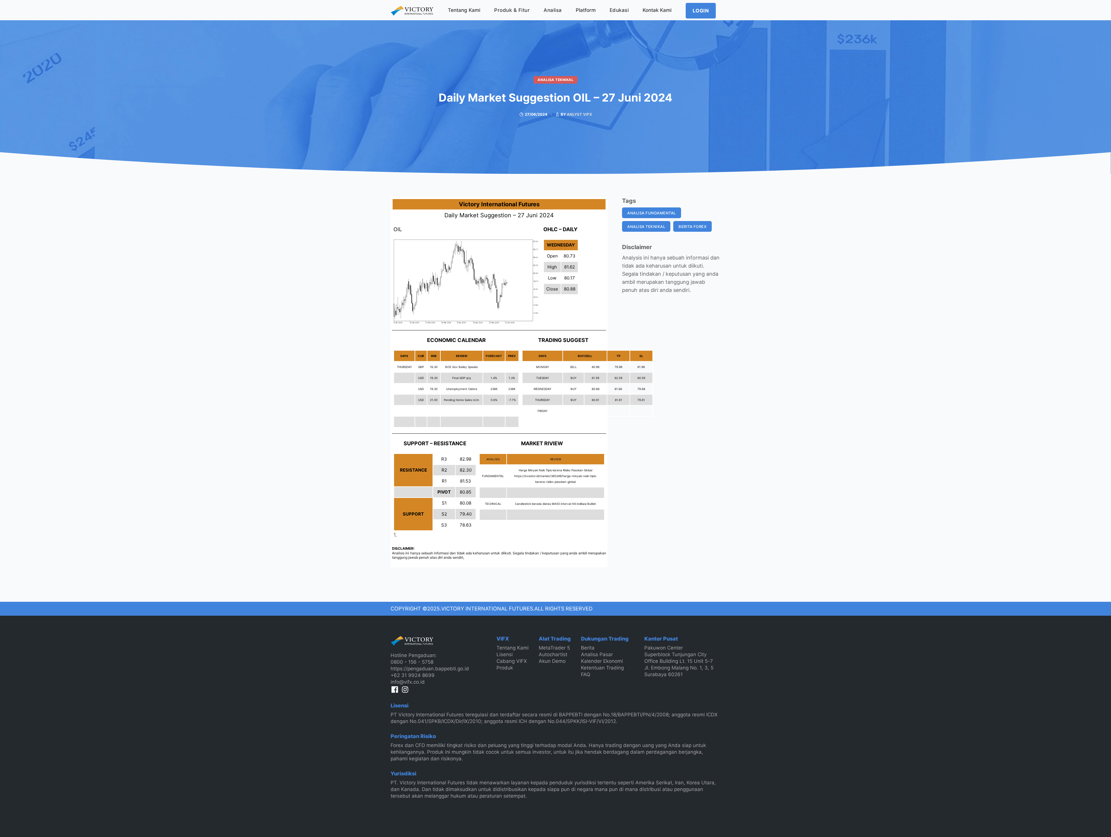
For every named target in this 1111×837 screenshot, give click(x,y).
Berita (588, 648)
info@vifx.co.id (408, 682)
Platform (586, 10)
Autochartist (553, 654)
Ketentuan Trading (602, 668)
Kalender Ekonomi (602, 661)
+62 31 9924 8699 (413, 675)
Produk (504, 668)
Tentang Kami (464, 10)
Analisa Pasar (597, 654)
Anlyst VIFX (579, 114)
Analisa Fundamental (651, 213)
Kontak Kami (657, 10)
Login (701, 11)
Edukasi (619, 10)
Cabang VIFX (511, 661)
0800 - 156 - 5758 (412, 662)
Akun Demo (552, 661)
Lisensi (504, 654)
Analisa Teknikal (555, 80)
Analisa (553, 10)
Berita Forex (692, 226)
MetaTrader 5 (554, 648)
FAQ (585, 674)
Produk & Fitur (512, 10)
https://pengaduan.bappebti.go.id (430, 669)
